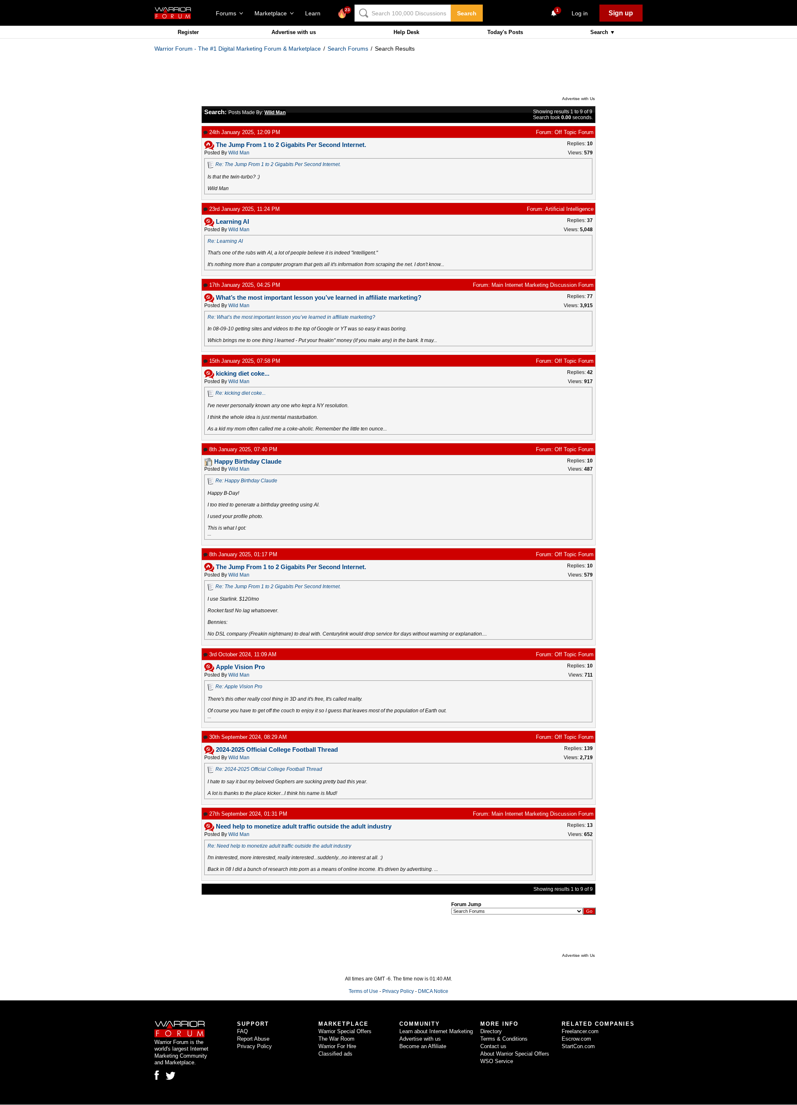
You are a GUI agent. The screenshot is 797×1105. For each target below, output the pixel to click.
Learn (315, 13)
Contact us (493, 1046)
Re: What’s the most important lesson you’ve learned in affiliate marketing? (291, 317)
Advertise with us (293, 32)
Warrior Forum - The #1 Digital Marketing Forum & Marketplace (237, 48)
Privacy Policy (398, 991)
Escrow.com (576, 1039)
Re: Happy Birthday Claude (246, 481)
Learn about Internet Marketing (436, 1031)
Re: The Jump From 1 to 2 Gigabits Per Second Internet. (278, 164)
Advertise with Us (578, 98)
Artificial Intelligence (569, 209)
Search (467, 13)
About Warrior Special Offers (514, 1054)
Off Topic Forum (574, 132)
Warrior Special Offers (345, 1031)
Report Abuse (253, 1039)
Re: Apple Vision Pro (238, 686)
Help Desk (406, 32)
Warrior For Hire (337, 1046)
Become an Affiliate (422, 1046)
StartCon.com (578, 1046)
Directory (491, 1031)
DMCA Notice (433, 991)
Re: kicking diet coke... (240, 393)
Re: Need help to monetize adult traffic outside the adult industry (279, 846)
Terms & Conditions (504, 1039)
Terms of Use (363, 991)
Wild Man (238, 153)
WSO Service (496, 1061)
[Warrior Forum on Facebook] (156, 1075)
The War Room (336, 1039)
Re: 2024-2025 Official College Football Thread (268, 769)
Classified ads (335, 1054)
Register (188, 32)
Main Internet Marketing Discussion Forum (542, 285)
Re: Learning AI (225, 241)
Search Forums (348, 48)
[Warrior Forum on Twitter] (171, 1076)
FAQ (242, 1031)
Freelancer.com (580, 1031)
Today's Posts (505, 32)
